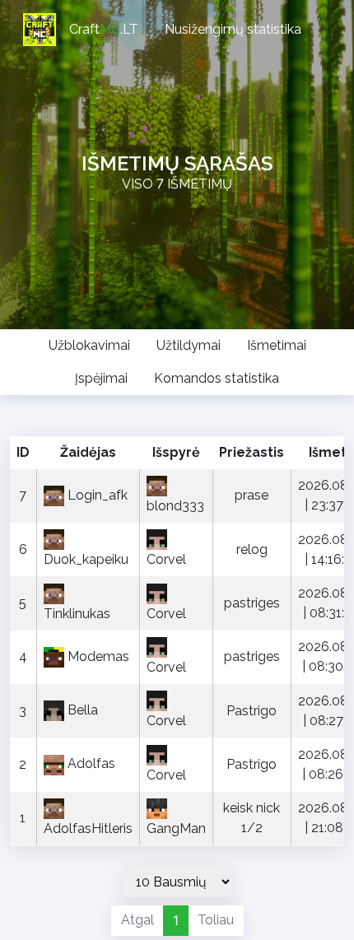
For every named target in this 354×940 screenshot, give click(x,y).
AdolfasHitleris (88, 828)
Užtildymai (188, 345)
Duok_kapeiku (86, 559)
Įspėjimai (101, 378)
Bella (83, 710)
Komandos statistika (216, 378)
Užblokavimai (89, 345)
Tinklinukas (77, 613)
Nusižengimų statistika (233, 29)
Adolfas (91, 763)
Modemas (98, 656)
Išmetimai (276, 345)
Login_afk (98, 495)
